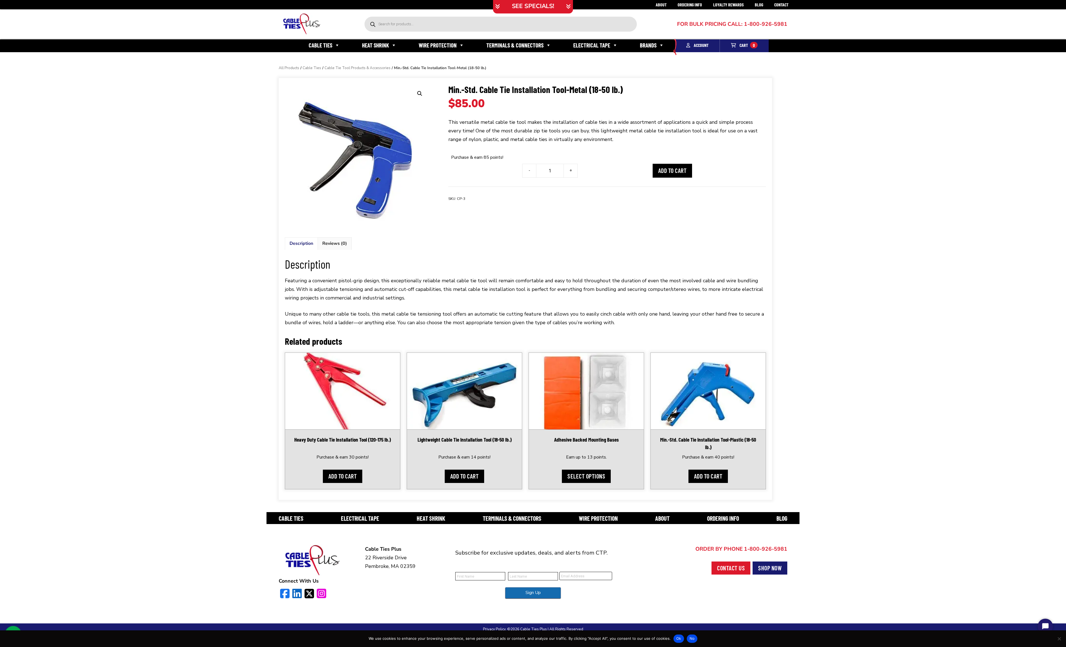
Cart (747, 45)
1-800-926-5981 (741, 549)
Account (700, 45)
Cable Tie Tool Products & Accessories (358, 68)
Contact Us (731, 568)
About (661, 4)
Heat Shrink (375, 45)
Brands (648, 45)
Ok (678, 638)
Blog (759, 4)
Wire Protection (438, 45)
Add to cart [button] (342, 476)
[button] (420, 94)
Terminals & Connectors (515, 45)
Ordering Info (690, 4)
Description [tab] (301, 243)
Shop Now (770, 568)
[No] (1059, 638)
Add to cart (672, 170)
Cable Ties (320, 45)
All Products (289, 68)
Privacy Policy (494, 629)
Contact (781, 4)
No (692, 638)
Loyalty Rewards (728, 4)
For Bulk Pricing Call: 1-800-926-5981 (732, 24)
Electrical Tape (591, 45)
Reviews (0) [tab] (334, 243)
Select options (586, 476)
